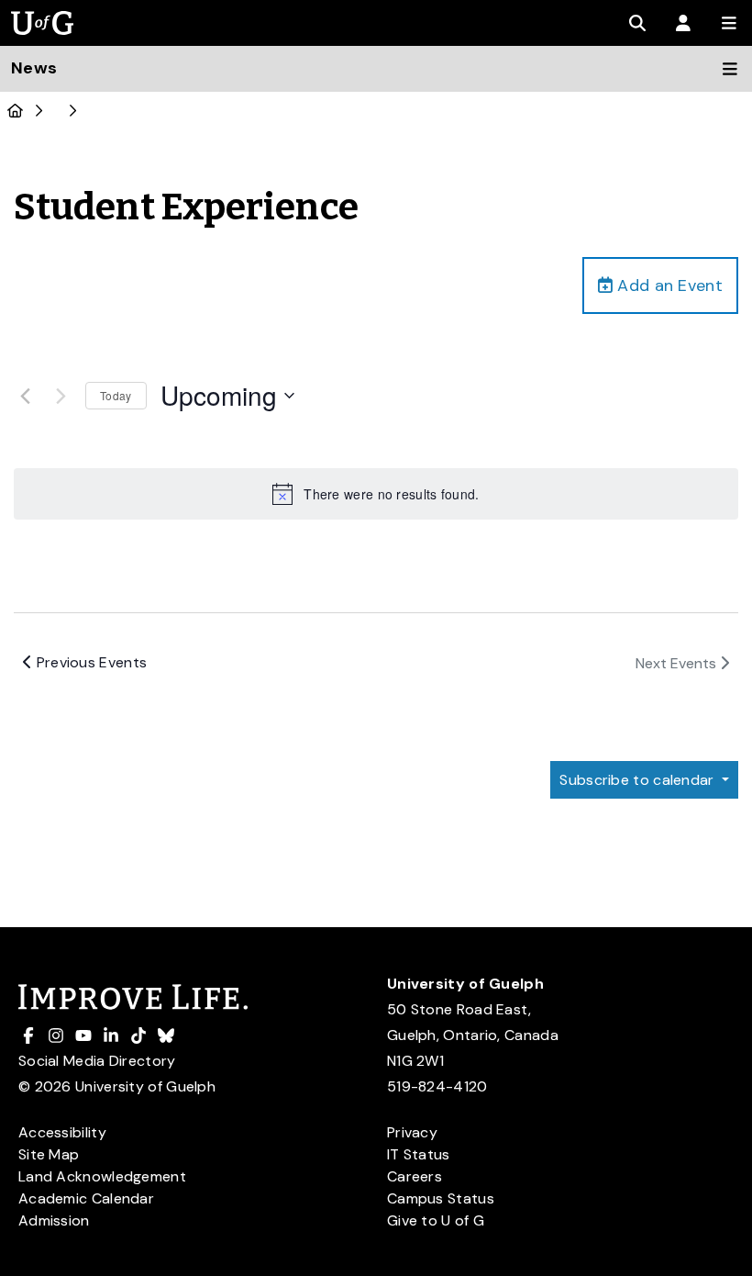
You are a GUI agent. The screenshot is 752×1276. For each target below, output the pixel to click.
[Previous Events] (25, 396)
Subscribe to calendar (638, 779)
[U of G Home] (15, 111)
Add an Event (668, 285)
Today (116, 395)
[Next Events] (61, 396)
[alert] (376, 494)
